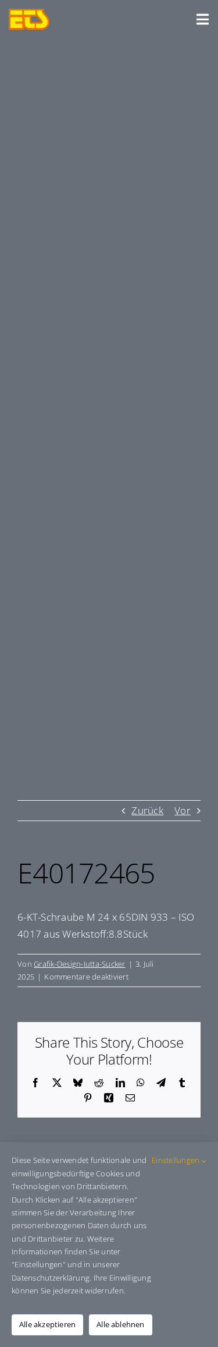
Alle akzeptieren (47, 1324)
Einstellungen (177, 1160)
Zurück (147, 810)
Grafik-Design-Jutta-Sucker (80, 964)
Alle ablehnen (121, 1324)
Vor (182, 810)
